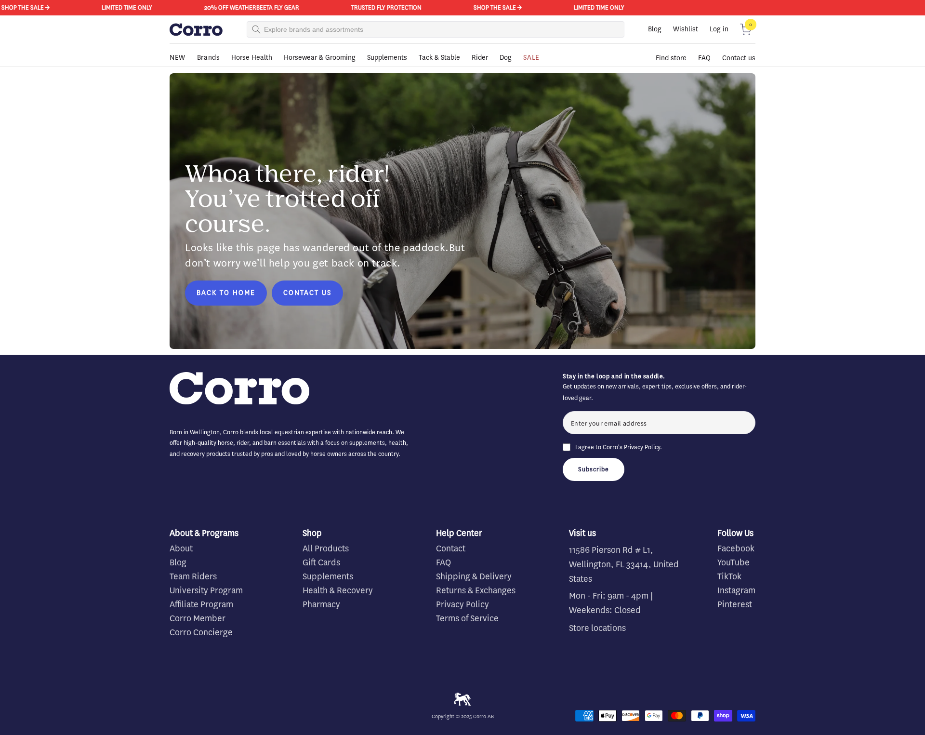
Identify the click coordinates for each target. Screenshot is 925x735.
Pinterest (734, 604)
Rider (480, 57)
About (181, 548)
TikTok (729, 576)
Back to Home (226, 292)
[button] (746, 29)
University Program (206, 590)
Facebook (735, 548)
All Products (326, 548)
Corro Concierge (201, 632)
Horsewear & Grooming (320, 57)
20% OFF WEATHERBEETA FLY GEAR (233, 7)
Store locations (597, 628)
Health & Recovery (338, 590)
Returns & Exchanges (475, 590)
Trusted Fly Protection (368, 7)
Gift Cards (321, 562)
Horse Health (251, 57)
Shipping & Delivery (474, 576)
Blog (654, 29)
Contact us (738, 58)
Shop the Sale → (479, 7)
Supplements (387, 57)
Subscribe (593, 469)
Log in (719, 29)
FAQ (704, 58)
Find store (671, 58)
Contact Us (307, 292)
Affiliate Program (201, 604)
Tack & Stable (439, 57)
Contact (450, 548)
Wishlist (685, 29)
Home (177, 71)
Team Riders (193, 576)
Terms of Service (467, 618)
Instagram (736, 590)
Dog (506, 57)
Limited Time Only (108, 7)
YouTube (733, 562)
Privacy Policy (642, 447)
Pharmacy (321, 604)
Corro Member (197, 618)
